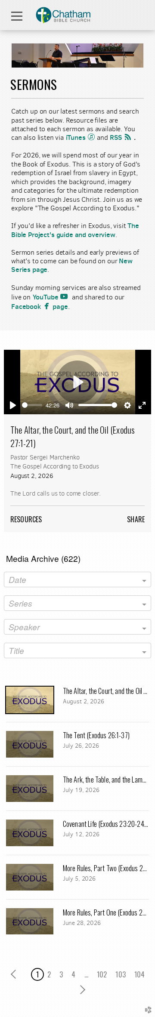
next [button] (80, 990)
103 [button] (120, 974)
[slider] (32, 405)
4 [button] (73, 974)
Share (136, 519)
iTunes (81, 137)
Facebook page (39, 306)
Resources (26, 519)
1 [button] (37, 974)
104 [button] (139, 974)
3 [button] (61, 974)
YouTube (52, 297)
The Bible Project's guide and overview (75, 230)
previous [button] (15, 974)
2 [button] (49, 974)
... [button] (86, 974)
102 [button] (102, 974)
